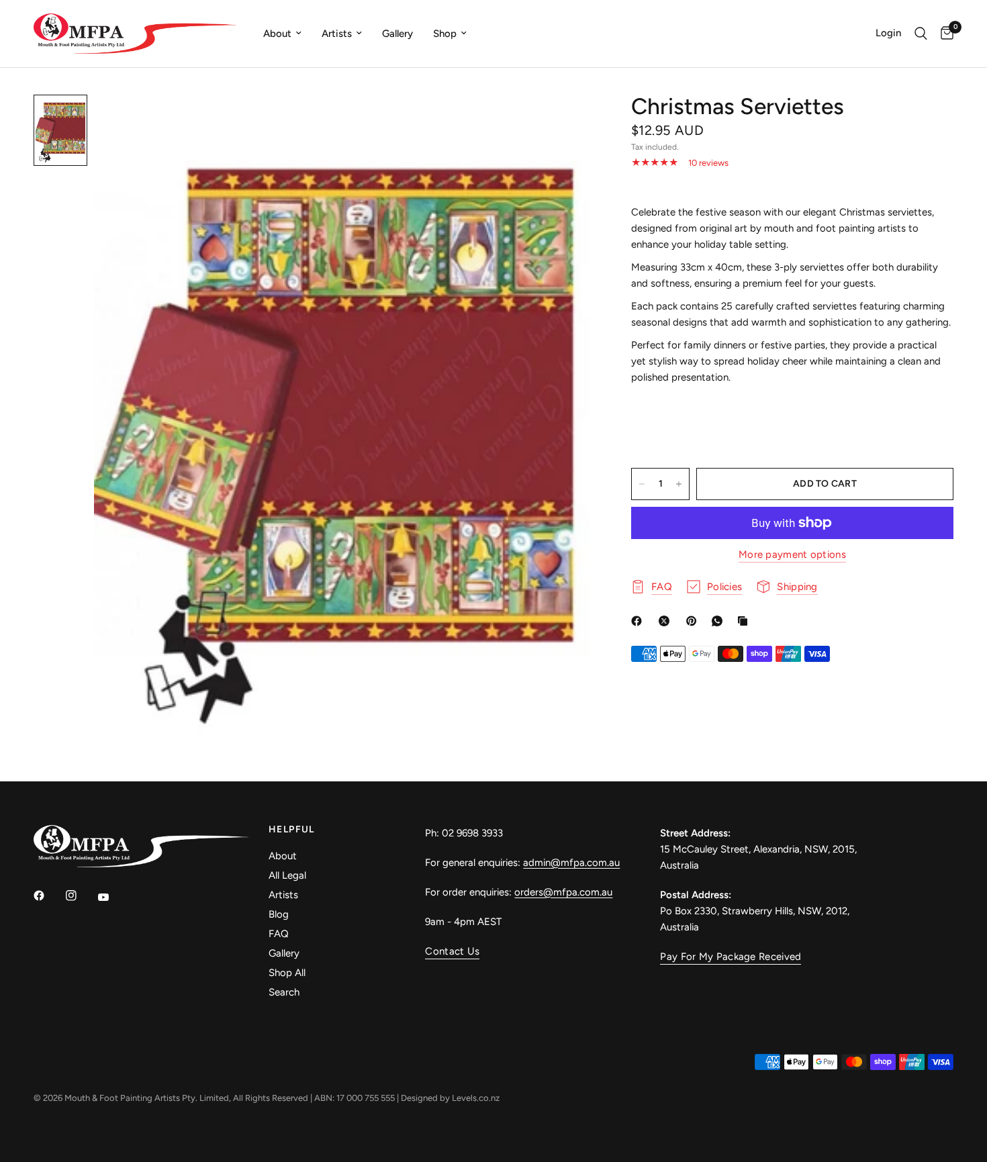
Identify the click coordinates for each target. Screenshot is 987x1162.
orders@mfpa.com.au (563, 892)
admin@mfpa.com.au (571, 863)
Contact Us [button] (452, 951)
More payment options (792, 555)
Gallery (397, 34)
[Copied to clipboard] (745, 621)
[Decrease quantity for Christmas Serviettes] (642, 484)
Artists (337, 34)
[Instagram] (80, 895)
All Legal (287, 875)
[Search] (921, 33)
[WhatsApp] (720, 621)
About (277, 34)
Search (284, 992)
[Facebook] (639, 621)
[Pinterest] (694, 621)
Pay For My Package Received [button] (730, 957)
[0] (943, 33)
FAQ (279, 934)
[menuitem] (282, 33)
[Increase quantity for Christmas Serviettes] (679, 484)
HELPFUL (292, 829)
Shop (445, 34)
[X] (667, 621)
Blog (279, 914)
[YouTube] (113, 897)
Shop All (287, 973)
